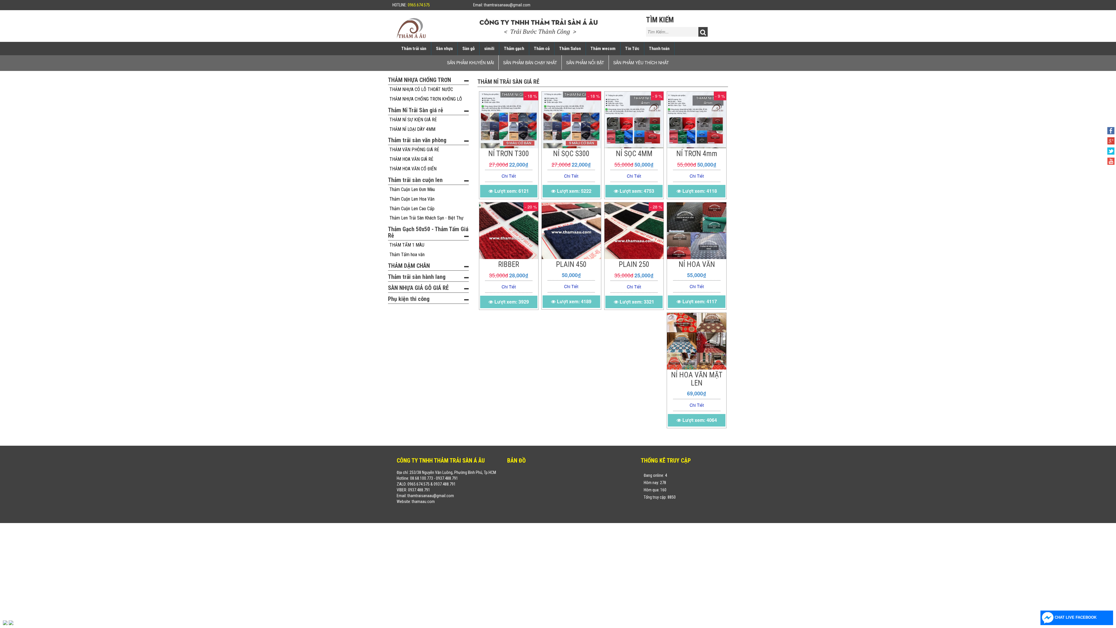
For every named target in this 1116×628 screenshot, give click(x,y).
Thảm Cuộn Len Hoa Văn (411, 199)
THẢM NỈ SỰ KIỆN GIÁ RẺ (413, 119)
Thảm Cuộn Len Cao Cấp (411, 208)
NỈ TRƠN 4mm (696, 153)
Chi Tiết (509, 176)
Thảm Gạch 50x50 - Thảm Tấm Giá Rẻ (428, 232)
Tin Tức (632, 48)
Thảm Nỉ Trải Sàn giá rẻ (415, 110)
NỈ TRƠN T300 (508, 153)
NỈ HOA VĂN (697, 264)
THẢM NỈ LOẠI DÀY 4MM (412, 129)
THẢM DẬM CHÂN (409, 265)
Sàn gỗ (468, 48)
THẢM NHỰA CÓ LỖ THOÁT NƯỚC (421, 89)
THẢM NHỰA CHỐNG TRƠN (419, 79)
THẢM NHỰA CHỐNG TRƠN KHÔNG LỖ (425, 99)
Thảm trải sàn (413, 48)
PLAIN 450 (571, 264)
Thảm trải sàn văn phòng (417, 140)
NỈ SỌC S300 (571, 153)
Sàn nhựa (444, 48)
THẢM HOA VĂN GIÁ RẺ (411, 159)
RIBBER (508, 264)
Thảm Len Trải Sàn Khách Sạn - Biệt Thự (426, 218)
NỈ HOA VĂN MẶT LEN (696, 379)
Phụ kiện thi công (409, 298)
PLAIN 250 (634, 264)
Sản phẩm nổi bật (585, 62)
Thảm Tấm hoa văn (407, 254)
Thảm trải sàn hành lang (417, 276)
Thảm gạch (514, 48)
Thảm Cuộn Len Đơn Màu (412, 189)
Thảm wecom (603, 48)
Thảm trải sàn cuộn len (415, 179)
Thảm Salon (570, 48)
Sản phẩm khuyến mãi (470, 62)
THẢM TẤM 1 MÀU (406, 245)
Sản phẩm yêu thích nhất (641, 62)
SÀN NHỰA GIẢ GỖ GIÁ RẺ (418, 287)
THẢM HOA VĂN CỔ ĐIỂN (413, 169)
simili (489, 48)
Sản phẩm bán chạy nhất (530, 62)
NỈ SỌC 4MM (634, 153)
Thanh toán (659, 48)
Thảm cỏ (542, 48)
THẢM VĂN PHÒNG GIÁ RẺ (414, 149)
